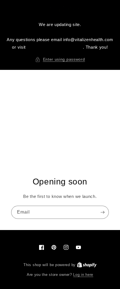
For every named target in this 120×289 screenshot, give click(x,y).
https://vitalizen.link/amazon (55, 47)
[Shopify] (87, 265)
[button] (60, 59)
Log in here (83, 275)
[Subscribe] (102, 212)
